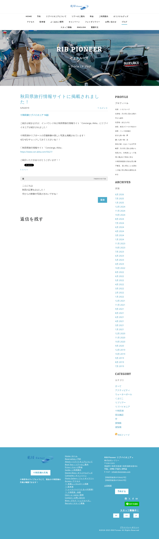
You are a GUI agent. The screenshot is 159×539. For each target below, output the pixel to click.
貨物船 (118, 423)
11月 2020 (120, 337)
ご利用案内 (103, 16)
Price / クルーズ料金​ (74, 467)
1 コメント (103, 107)
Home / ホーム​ (71, 456)
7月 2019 (119, 366)
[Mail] (137, 498)
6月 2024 (119, 227)
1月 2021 (119, 329)
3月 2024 (119, 235)
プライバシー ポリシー (129, 527)
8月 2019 (119, 362)
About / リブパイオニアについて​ (79, 462)
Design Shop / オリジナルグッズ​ (79, 473)
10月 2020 (120, 341)
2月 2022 (119, 292)
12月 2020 (120, 333)
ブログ (124, 22)
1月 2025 (119, 202)
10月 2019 (120, 353)
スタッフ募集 (66, 27)
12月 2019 (120, 349)
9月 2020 (119, 345)
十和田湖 (119, 410)
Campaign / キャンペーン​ (76, 475)
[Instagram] (126, 498)
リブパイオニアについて (56, 16)
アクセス (30, 22)
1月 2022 (119, 296)
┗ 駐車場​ (69, 487)
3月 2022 (119, 288)
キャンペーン (74, 22)
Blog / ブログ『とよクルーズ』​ (78, 500)
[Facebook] (133, 498)
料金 (92, 16)
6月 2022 (119, 276)
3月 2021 (119, 325)
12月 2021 (120, 300)
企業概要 (108, 486)
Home (29, 16)
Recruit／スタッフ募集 (75, 503)
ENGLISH (81, 27)
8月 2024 (119, 219)
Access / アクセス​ (72, 481)
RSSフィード (124, 434)
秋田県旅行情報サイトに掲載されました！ (59, 99)
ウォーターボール (123, 394)
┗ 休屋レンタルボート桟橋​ (76, 484)
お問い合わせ (110, 22)
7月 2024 (119, 223)
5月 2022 (119, 280)
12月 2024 (120, 206)
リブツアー (120, 402)
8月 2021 (119, 313)
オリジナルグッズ (120, 16)
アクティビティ (122, 390)
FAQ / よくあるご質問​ (74, 495)
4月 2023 (119, 263)
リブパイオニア (122, 406)
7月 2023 (119, 251)
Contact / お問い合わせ (75, 498)
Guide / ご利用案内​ (73, 470)
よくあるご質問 (56, 22)
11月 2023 (120, 243)
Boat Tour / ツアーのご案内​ (76, 464)
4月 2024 (119, 231)
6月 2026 (119, 194)
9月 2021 (119, 308)
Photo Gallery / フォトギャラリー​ (79, 478)
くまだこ (119, 398)
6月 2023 (119, 255)
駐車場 (42, 22)
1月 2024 (119, 239)
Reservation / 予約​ (73, 459)
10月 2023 (120, 247)
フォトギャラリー (92, 22)
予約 (39, 16)
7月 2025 (119, 198)
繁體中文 (95, 27)
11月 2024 (120, 210)
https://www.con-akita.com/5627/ (36, 151)
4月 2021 (119, 321)
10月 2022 (120, 268)
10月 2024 (120, 214)
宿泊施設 (119, 414)
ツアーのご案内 (78, 16)
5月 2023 (119, 259)
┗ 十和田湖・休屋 (73, 492)
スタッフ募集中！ (129, 510)
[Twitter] (129, 498)
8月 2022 (119, 272)
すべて (118, 386)
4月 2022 (119, 284)
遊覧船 (118, 427)
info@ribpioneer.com (121, 472)
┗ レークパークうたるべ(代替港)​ (79, 489)
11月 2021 (120, 304)
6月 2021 (119, 317)
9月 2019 (119, 358)
